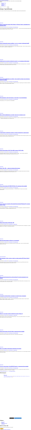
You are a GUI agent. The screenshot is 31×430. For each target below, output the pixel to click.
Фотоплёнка (1, 41)
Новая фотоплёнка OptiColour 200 (7, 222)
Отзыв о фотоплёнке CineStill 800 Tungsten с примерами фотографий (14, 366)
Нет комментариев (15, 62)
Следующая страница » (12, 371)
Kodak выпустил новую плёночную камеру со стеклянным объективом (14, 61)
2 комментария (15, 224)
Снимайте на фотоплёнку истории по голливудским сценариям (13, 295)
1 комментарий (15, 315)
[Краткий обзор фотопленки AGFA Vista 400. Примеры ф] (19, 413)
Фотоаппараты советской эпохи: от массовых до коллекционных (13, 97)
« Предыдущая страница (3, 371)
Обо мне (3, 3)
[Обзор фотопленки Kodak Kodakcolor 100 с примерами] (3, 390)
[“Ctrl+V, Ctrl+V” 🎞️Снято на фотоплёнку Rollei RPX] (19, 405)
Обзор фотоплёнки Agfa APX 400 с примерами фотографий (12, 331)
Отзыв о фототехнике (3, 256)
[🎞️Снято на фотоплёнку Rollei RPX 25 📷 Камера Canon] (19, 397)
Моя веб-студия (4, 5)
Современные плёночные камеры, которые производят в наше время (14, 132)
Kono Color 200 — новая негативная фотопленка (10, 168)
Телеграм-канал (4, 4)
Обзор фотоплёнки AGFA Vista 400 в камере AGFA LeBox (12, 150)
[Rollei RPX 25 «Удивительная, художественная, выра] (11, 397)
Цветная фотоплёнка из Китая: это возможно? (9, 240)
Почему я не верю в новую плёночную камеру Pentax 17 (11, 313)
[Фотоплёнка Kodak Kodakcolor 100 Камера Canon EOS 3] (3, 382)
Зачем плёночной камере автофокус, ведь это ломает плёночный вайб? (14, 43)
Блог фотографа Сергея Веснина (4, 0)
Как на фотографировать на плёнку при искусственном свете (12, 114)
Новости (3, 422)
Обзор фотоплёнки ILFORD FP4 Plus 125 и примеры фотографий (13, 186)
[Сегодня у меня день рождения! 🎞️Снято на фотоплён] (3, 405)
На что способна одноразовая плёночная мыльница (10, 348)
